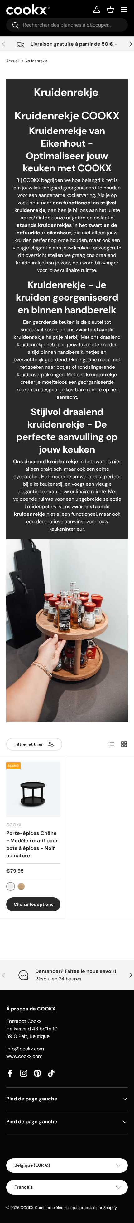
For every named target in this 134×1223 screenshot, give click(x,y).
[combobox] (67, 25)
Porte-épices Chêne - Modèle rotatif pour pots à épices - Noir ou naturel (32, 844)
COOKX (27, 1207)
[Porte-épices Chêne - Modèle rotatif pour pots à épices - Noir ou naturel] (33, 789)
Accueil (12, 61)
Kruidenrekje (36, 61)
